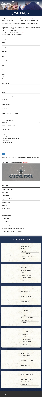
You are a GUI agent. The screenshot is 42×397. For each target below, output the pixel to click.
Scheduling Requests (7, 208)
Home (13, 14)
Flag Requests (5, 195)
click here (25, 162)
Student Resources (6, 212)
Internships (4, 205)
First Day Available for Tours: (9, 120)
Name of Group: (6, 104)
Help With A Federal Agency (9, 199)
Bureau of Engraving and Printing (11, 138)
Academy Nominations (7, 189)
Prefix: (3, 42)
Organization (5, 60)
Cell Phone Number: (7, 83)
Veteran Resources (6, 221)
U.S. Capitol (5, 136)
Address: (4, 65)
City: (3, 69)
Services (19, 14)
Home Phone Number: (7, 87)
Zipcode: (4, 78)
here (23, 32)
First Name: (5, 47)
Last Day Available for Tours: (9, 125)
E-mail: (3, 92)
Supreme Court (6, 140)
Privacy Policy (5, 394)
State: (3, 74)
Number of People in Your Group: (10, 113)
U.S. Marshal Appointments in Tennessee (11, 231)
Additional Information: (7, 142)
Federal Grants (5, 192)
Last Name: (5, 51)
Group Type (5, 99)
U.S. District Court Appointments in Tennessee (13, 228)
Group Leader (5, 108)
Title (3, 56)
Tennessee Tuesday (6, 215)
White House (6, 134)
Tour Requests (21, 13)
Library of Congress (7, 133)
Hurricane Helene (6, 202)
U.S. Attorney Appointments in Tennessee (12, 225)
